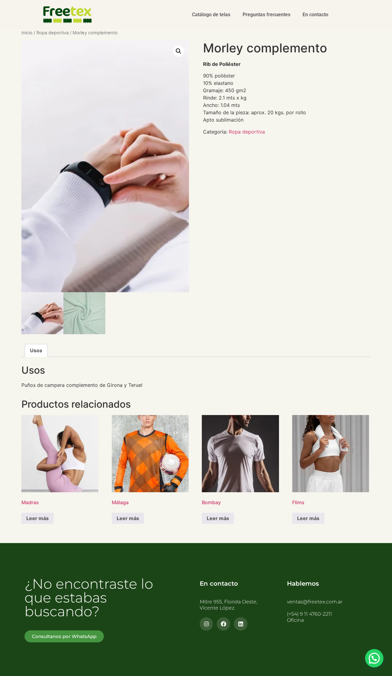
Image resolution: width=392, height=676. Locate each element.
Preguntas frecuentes (266, 14)
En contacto (315, 14)
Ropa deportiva (52, 33)
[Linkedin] (240, 623)
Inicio (26, 33)
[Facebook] (223, 623)
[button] (178, 51)
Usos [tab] (36, 350)
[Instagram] (206, 623)
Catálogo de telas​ (211, 14)
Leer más (37, 518)
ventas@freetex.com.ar (314, 602)
